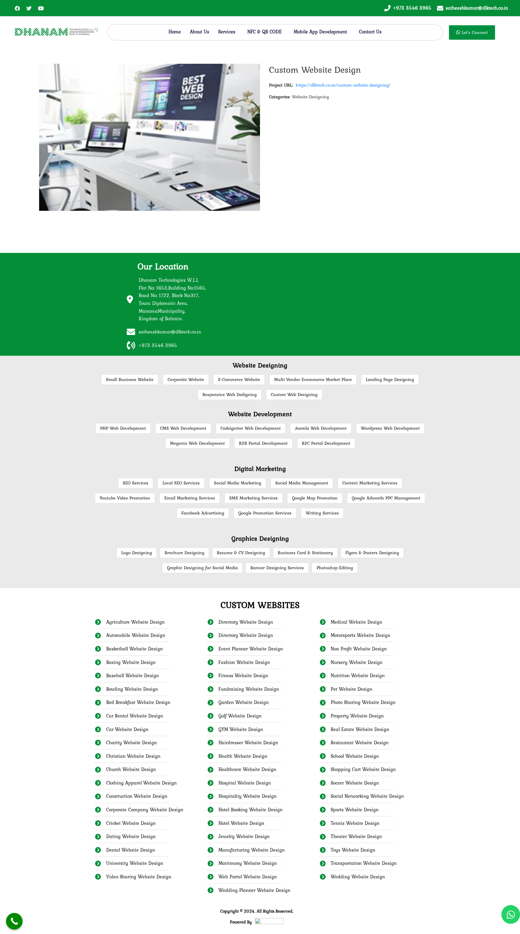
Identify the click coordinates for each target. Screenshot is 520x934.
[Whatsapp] (510, 914)
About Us (199, 31)
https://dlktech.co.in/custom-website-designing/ (343, 85)
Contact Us (370, 31)
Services (226, 31)
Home (175, 31)
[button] (228, 31)
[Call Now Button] (14, 921)
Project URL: (281, 85)
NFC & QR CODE (264, 31)
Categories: (279, 97)
